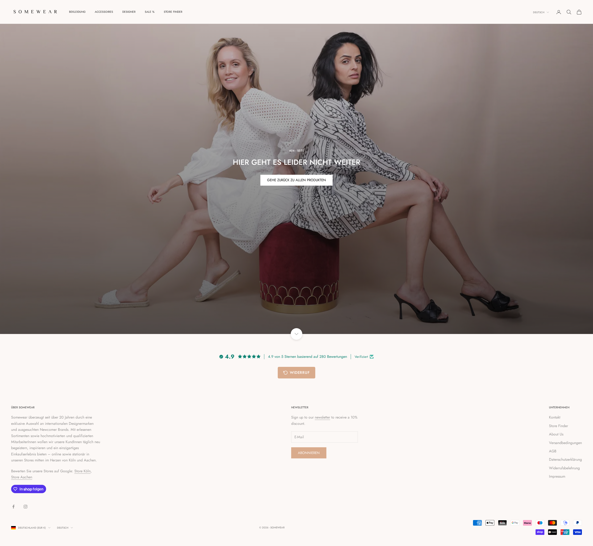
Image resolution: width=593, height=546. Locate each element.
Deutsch (538, 12)
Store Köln (82, 471)
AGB (552, 451)
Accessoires (104, 12)
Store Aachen (21, 477)
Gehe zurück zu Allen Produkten (296, 180)
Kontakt (554, 417)
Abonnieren (309, 452)
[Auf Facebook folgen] (13, 506)
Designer (129, 12)
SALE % (150, 12)
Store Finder (173, 12)
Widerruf (299, 372)
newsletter (322, 417)
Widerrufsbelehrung (564, 468)
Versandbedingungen (565, 442)
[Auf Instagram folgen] (25, 506)
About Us (556, 434)
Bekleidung (77, 12)
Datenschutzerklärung (565, 459)
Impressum (557, 476)
